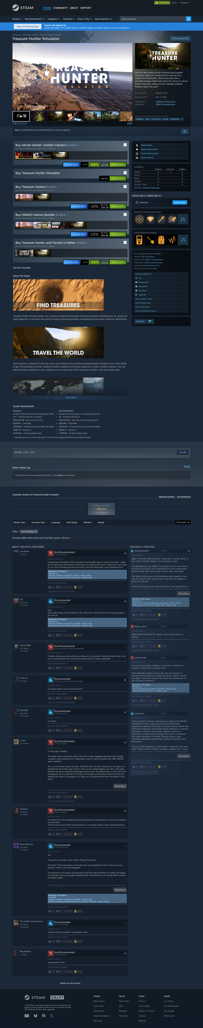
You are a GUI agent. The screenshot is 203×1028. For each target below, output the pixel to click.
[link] (95, 164)
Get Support (169, 1011)
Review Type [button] (19, 522)
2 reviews (23, 554)
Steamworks (98, 1011)
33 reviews (24, 850)
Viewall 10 (183, 240)
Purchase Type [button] (38, 522)
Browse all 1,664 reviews (70, 983)
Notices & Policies (147, 1011)
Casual (165, 119)
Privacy (142, 1001)
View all (187, 466)
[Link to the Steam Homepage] (23, 10)
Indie (147, 119)
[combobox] (153, 18)
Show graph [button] (181, 522)
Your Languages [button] (27, 531)
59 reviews (24, 814)
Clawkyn (24, 809)
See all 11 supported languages (147, 188)
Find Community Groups (145, 311)
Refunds (142, 1021)
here (61, 475)
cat (21, 599)
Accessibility (144, 1006)
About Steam (99, 1001)
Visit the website (142, 274)
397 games (24, 924)
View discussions (142, 307)
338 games (24, 713)
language (183, 3)
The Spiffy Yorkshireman (31, 921)
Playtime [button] (87, 522)
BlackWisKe (25, 951)
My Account (169, 1016)
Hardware (123, 1011)
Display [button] (101, 522)
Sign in (17, 130)
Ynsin (22, 740)
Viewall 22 (183, 219)
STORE (47, 7)
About (74, 7)
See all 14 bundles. (22, 268)
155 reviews (24, 927)
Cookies (142, 1016)
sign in (174, 3)
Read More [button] (120, 786)
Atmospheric (174, 119)
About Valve (124, 1001)
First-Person (155, 119)
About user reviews (166, 497)
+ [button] (182, 119)
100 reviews (24, 716)
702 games (24, 602)
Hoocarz (24, 678)
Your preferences (184, 497)
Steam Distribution (101, 1016)
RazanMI (24, 710)
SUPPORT (85, 7)
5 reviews (23, 681)
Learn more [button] (179, 202)
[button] (17, 18)
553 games (24, 847)
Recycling (123, 1016)
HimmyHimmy (26, 844)
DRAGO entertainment (165, 102)
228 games (24, 812)
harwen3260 (25, 645)
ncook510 (24, 551)
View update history (143, 299)
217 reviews (24, 743)
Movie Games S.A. (152, 265)
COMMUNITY (60, 7)
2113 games (24, 648)
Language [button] (55, 522)
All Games (16, 35)
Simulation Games (30, 35)
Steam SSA (98, 1006)
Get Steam (169, 1001)
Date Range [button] (72, 522)
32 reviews (24, 651)
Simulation (139, 119)
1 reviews (23, 954)
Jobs (121, 1006)
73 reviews (24, 605)
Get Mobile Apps (171, 1006)
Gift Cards (97, 1021)
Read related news (143, 303)
